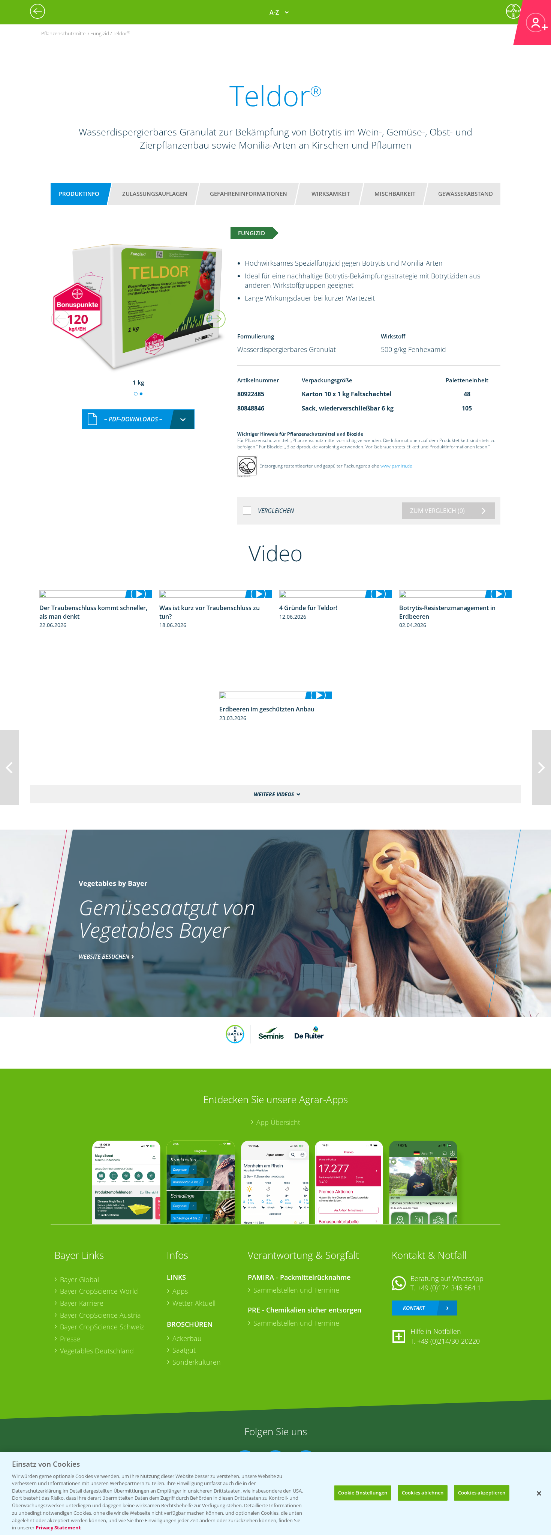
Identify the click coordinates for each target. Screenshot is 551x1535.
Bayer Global (79, 1279)
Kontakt (414, 1307)
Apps (180, 1291)
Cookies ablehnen (422, 1492)
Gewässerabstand (465, 193)
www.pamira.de (396, 466)
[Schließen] (539, 1493)
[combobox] (138, 419)
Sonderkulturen (196, 1362)
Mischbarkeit (394, 193)
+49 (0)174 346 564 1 (449, 1287)
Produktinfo (79, 193)
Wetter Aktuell (194, 1303)
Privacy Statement (58, 1527)
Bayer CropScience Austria (100, 1315)
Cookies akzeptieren (481, 1492)
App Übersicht (278, 1122)
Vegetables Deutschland (97, 1350)
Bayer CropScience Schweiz (102, 1326)
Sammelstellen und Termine (296, 1289)
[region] (275, 1493)
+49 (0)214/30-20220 (448, 1341)
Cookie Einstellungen (362, 1492)
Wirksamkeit (330, 193)
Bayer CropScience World (99, 1291)
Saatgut (184, 1350)
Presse (70, 1338)
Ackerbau (187, 1338)
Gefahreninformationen (248, 193)
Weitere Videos (274, 794)
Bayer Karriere (81, 1303)
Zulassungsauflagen (154, 193)
